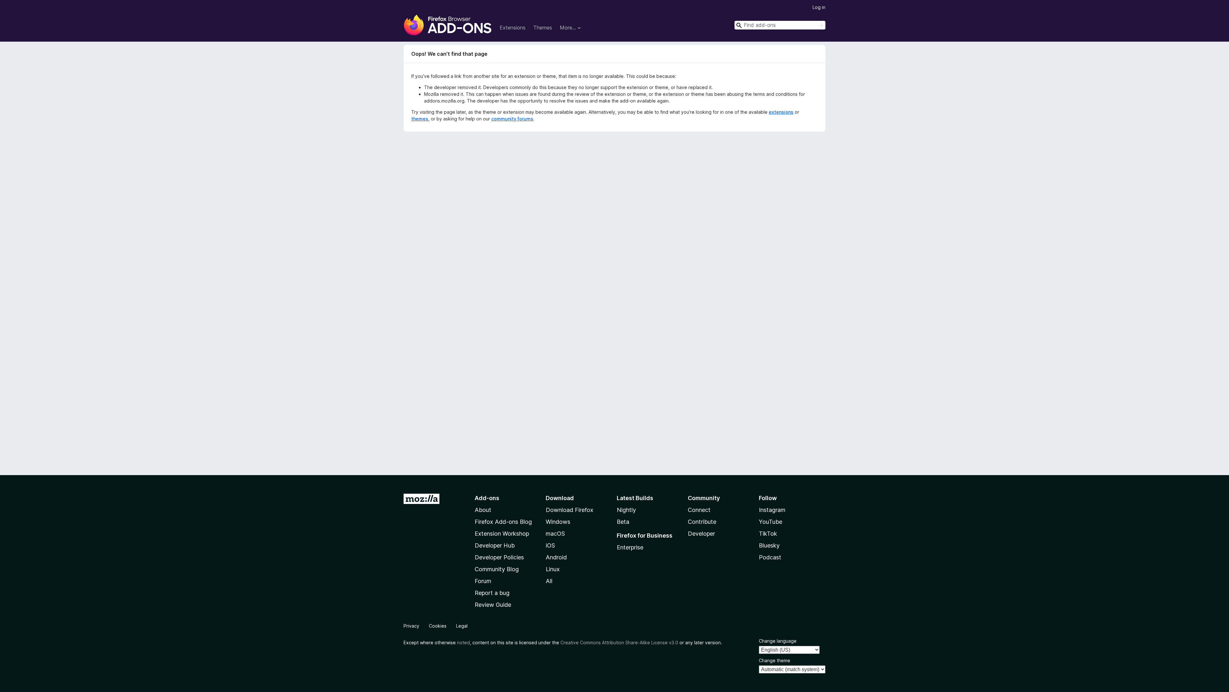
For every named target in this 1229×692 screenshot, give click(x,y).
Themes (542, 27)
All (549, 581)
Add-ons (487, 498)
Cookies (437, 626)
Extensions (513, 27)
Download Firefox (569, 510)
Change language (778, 641)
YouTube (770, 521)
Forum (483, 581)
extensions (781, 112)
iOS (550, 545)
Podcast (770, 557)
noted (463, 642)
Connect (699, 510)
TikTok (768, 533)
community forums (512, 118)
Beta (623, 521)
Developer (701, 533)
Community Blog (497, 569)
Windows (558, 521)
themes (419, 118)
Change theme (774, 660)
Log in (819, 7)
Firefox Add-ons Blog (503, 521)
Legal (462, 626)
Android (556, 557)
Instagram (772, 510)
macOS (555, 533)
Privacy (411, 626)
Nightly (626, 510)
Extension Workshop (502, 533)
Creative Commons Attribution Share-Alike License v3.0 (619, 642)
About (483, 510)
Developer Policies (499, 557)
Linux (553, 569)
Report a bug (492, 592)
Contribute (702, 521)
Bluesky (769, 545)
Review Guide (493, 604)
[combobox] (780, 25)
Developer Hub (495, 545)
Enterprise (630, 547)
